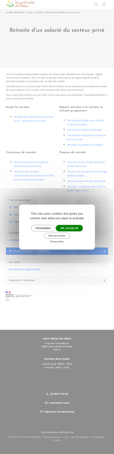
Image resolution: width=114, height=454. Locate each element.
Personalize (43, 227)
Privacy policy (57, 241)
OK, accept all (69, 227)
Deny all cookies (57, 235)
